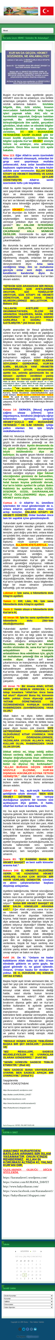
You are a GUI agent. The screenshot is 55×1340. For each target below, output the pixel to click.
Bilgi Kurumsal (32, 1337)
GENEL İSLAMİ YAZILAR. (25, 1125)
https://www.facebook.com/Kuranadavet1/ (28, 1191)
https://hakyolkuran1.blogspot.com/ (24, 1195)
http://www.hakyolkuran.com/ (21, 1186)
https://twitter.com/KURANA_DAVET (26, 1182)
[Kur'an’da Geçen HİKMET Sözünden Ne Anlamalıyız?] (28, 89)
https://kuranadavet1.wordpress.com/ (25, 1177)
